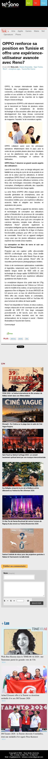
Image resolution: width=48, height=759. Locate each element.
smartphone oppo (14, 69)
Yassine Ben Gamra (28, 69)
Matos (36, 31)
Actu (13, 31)
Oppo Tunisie (38, 67)
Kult (28, 3)
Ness (43, 3)
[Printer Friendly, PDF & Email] (10, 333)
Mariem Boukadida (26, 67)
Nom (9, 573)
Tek (35, 3)
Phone (18, 35)
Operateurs (8, 35)
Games (28, 31)
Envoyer (36, 603)
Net (43, 31)
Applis (20, 31)
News (20, 339)
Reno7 (5, 69)
